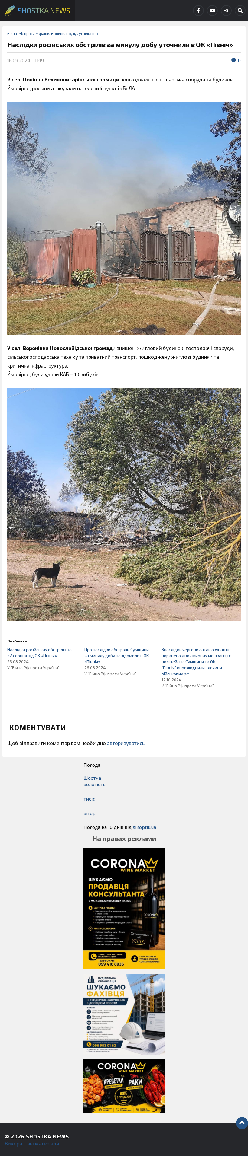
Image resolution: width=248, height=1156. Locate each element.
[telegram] (226, 10)
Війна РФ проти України (28, 33)
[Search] (240, 10)
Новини (57, 33)
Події (70, 33)
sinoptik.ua (144, 827)
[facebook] (198, 10)
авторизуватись (126, 743)
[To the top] (242, 1123)
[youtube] (212, 10)
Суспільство (87, 33)
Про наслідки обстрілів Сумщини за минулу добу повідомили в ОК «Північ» (116, 655)
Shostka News (47, 1136)
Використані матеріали (32, 1143)
